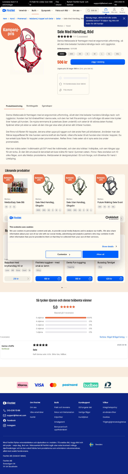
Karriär (33, 417)
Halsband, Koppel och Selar (41, 18)
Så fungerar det (85, 407)
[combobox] (92, 10)
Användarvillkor (109, 412)
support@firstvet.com (103, 3)
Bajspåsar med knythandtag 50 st (13, 264)
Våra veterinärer (36, 412)
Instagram (11, 425)
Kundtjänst (83, 417)
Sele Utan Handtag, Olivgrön (76, 204)
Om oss (33, 407)
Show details (108, 246)
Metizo (60, 26)
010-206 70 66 (13, 410)
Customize (62, 254)
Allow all (100, 254)
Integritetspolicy (110, 407)
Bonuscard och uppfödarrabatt (60, 428)
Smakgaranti (59, 422)
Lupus (7, 259)
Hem (5, 18)
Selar (58, 18)
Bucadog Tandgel (106, 262)
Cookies (106, 417)
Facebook (11, 420)
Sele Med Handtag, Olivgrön (45, 204)
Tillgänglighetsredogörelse (114, 422)
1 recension (82, 36)
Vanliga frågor (84, 412)
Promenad (22, 18)
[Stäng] (124, 18)
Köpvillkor (58, 417)
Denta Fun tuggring (76, 262)
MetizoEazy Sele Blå (14, 202)
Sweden (98, 444)
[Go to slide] (62, 288)
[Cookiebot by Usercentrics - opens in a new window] (107, 218)
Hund (12, 18)
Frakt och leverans (62, 407)
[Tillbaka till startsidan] (8, 10)
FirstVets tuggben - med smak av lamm (48, 264)
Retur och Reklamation (64, 412)
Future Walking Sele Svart (110, 202)
